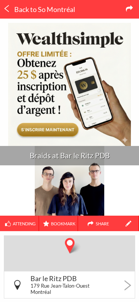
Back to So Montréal (44, 9)
